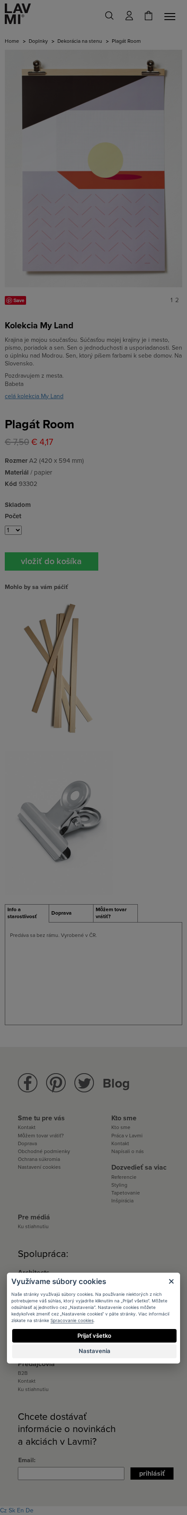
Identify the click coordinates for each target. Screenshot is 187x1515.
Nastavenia (94, 1350)
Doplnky (38, 41)
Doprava (27, 1143)
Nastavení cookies (39, 1167)
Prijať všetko (94, 1335)
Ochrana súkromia (39, 1159)
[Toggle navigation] (171, 17)
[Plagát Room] (93, 168)
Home (12, 41)
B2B (23, 1373)
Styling (119, 1185)
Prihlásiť (152, 1473)
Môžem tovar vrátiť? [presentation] (111, 912)
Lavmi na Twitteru (84, 1083)
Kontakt (27, 1127)
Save (18, 300)
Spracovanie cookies (72, 1320)
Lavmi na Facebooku (27, 1083)
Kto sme (120, 1127)
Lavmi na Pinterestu (56, 1083)
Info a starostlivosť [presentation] (22, 912)
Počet (13, 516)
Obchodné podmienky (44, 1151)
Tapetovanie (125, 1193)
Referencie (124, 1177)
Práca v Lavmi (127, 1136)
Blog (116, 1083)
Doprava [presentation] (61, 913)
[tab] (27, 913)
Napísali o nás (127, 1151)
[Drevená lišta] (59, 669)
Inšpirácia (122, 1201)
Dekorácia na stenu (79, 41)
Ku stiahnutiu (33, 1226)
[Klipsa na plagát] (59, 822)
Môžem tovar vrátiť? (41, 1136)
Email (26, 1460)
